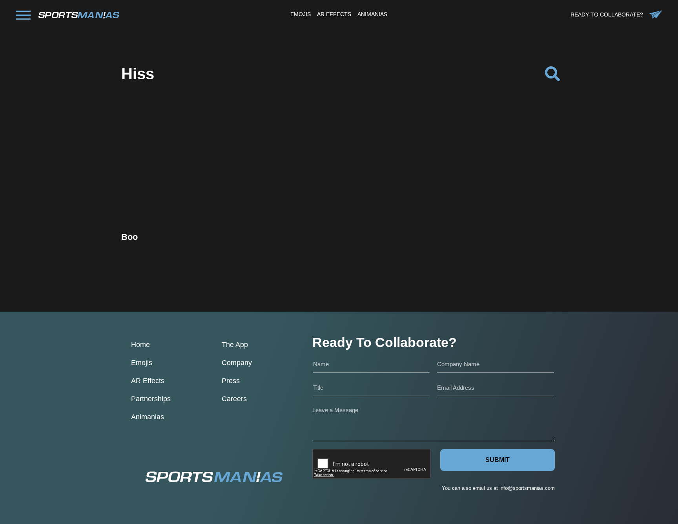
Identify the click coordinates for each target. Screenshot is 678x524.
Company (237, 363)
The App (235, 345)
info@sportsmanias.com (527, 488)
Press (231, 381)
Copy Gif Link (191, 192)
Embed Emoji (187, 212)
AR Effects (147, 381)
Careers (234, 399)
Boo (129, 237)
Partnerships (151, 399)
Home (140, 345)
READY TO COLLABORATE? (606, 14)
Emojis (141, 363)
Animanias (147, 417)
